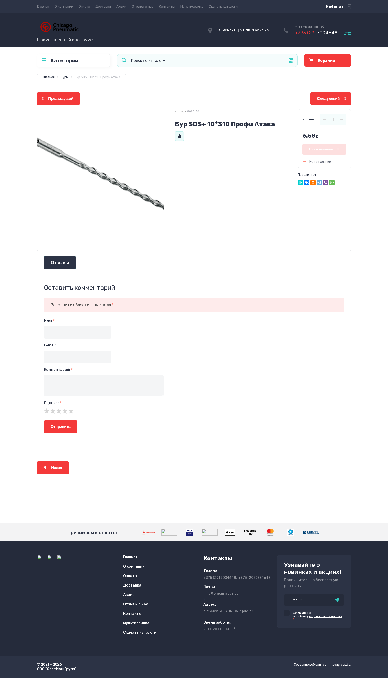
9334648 (254, 577)
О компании (64, 6)
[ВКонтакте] (306, 182)
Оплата (84, 6)
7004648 (316, 33)
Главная (43, 6)
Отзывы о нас (142, 6)
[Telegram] (319, 182)
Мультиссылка (191, 6)
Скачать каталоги (223, 6)
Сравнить (179, 136)
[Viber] (325, 182)
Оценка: (52, 403)
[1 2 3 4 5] (194, 411)
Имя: (49, 321)
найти (124, 60)
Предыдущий (60, 98)
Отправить (61, 426)
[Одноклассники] (313, 182)
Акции (121, 6)
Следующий (328, 98)
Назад (56, 467)
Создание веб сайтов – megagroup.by (322, 665)
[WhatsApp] (332, 182)
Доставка (103, 6)
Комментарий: (58, 370)
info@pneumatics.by (220, 593)
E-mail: (50, 345)
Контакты (167, 6)
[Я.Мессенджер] (300, 182)
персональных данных (325, 616)
